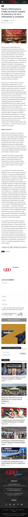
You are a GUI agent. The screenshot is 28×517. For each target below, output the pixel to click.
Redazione (6, 20)
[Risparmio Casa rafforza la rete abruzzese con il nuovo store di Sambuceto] (14, 390)
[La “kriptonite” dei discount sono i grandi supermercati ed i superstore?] (14, 453)
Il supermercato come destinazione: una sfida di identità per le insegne (13, 421)
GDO (2, 6)
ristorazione (7, 251)
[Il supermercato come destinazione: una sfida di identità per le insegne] (14, 412)
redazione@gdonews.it (14, 484)
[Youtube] (21, 504)
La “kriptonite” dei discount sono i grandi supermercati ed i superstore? (13, 462)
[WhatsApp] (25, 26)
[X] (21, 26)
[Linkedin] (15, 26)
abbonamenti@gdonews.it (14, 494)
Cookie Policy (12, 509)
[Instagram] (10, 504)
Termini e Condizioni (20, 509)
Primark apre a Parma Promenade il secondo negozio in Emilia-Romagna (13, 441)
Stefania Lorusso (4, 423)
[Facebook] (18, 26)
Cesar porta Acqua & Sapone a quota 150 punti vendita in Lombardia (13, 378)
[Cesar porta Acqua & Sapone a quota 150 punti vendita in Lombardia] (14, 369)
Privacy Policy (5, 509)
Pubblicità (14, 511)
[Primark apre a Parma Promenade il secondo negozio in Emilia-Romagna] (14, 433)
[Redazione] (2, 20)
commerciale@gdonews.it (14, 490)
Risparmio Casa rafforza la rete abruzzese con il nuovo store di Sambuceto (11, 399)
